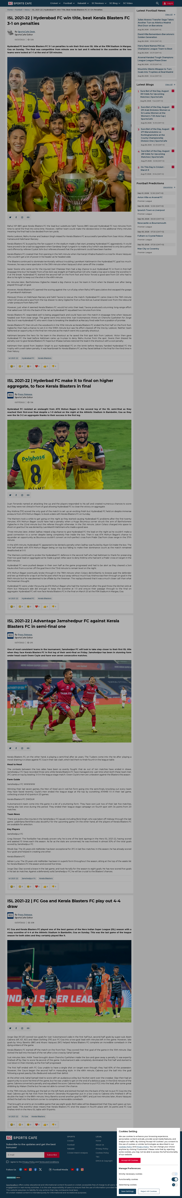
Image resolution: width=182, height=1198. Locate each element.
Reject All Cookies (149, 1191)
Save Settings (127, 1191)
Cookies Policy (125, 1147)
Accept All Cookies (129, 1160)
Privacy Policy (142, 1147)
